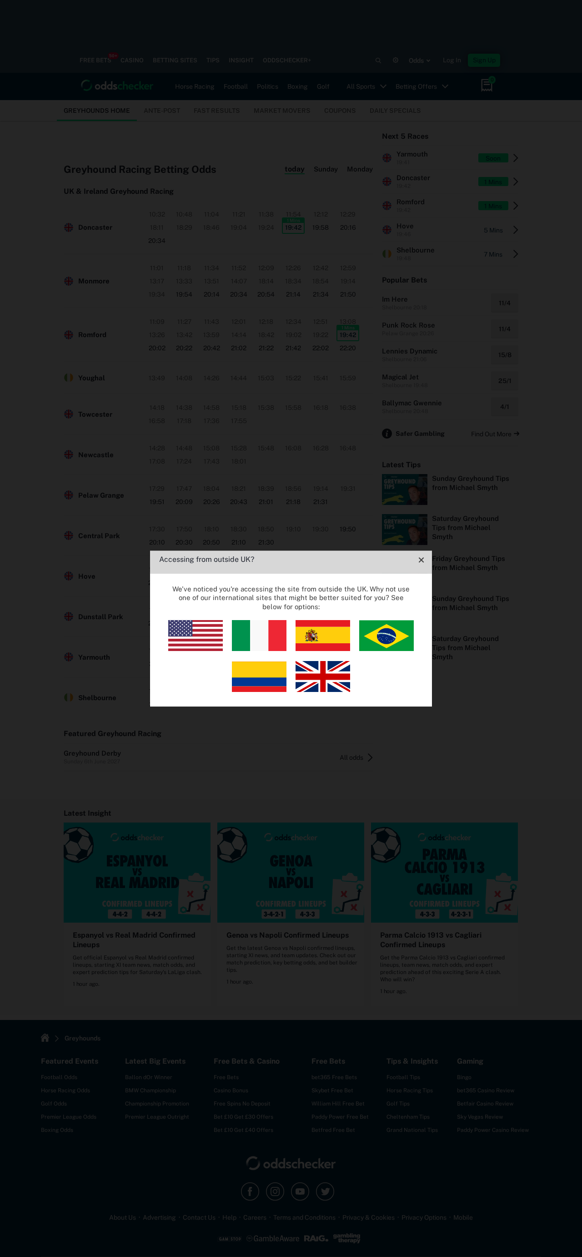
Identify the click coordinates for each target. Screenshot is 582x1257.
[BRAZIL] (386, 648)
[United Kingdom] (323, 689)
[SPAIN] (323, 648)
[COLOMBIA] (259, 689)
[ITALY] (259, 648)
